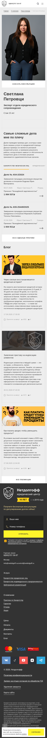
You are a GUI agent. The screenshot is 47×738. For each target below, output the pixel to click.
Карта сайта (9, 693)
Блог (6, 638)
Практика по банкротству (13, 600)
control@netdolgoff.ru (26, 563)
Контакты (8, 634)
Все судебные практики (23, 238)
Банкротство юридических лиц (16, 578)
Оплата (7, 625)
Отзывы (7, 607)
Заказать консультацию (23, 84)
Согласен (36, 732)
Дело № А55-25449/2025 (16, 207)
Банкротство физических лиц (16, 166)
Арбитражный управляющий (15, 585)
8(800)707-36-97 (15, 3)
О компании (9, 595)
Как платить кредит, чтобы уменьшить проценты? (20, 432)
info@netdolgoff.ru (11, 563)
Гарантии (7, 603)
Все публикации (23, 480)
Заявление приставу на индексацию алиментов (20, 356)
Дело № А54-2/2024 (14, 174)
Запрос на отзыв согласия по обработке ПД (23, 681)
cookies (24, 734)
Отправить (23, 534)
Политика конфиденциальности (18, 675)
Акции (6, 610)
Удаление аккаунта (12, 687)
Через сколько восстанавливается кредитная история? (19, 281)
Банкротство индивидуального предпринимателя (23, 581)
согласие (32, 540)
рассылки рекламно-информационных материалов (25, 542)
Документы (9, 629)
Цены (6, 621)
